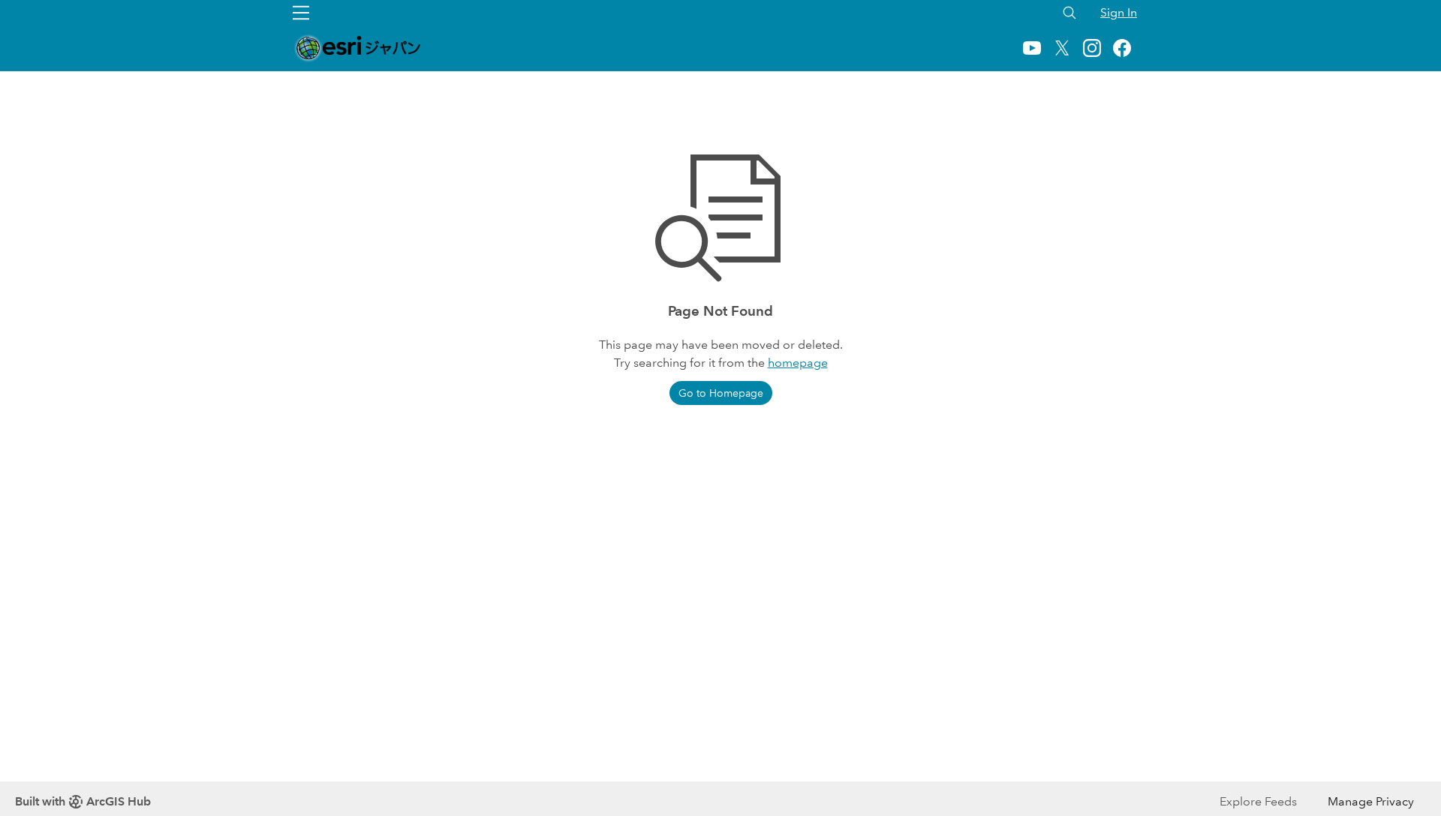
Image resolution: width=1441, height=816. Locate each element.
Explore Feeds (1258, 801)
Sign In (1118, 12)
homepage (798, 363)
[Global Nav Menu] (301, 13)
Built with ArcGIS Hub (83, 801)
